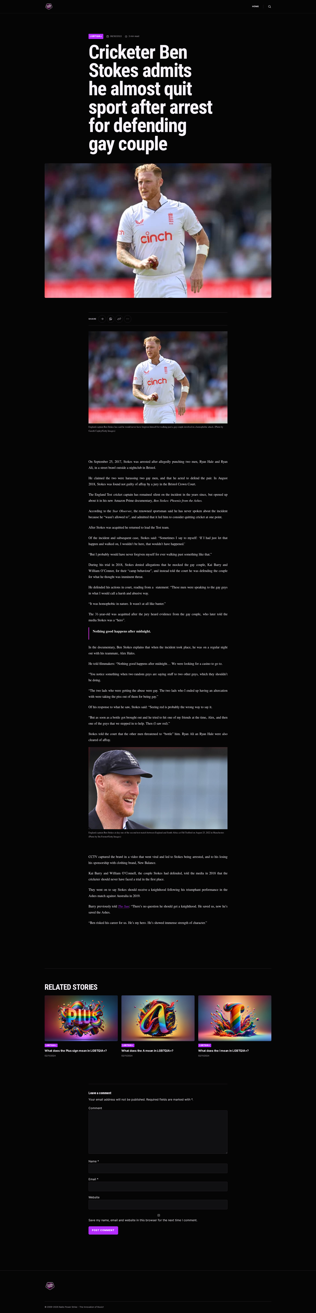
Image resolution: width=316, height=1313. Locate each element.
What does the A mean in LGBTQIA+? (147, 1050)
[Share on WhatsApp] (110, 319)
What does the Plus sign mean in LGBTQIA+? (76, 1050)
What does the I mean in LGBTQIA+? (223, 1050)
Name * (94, 1161)
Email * (93, 1179)
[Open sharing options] (102, 319)
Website (94, 1197)
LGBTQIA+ (96, 36)
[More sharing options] (127, 319)
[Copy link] (119, 319)
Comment (95, 1108)
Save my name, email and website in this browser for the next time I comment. (143, 1220)
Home (255, 6)
